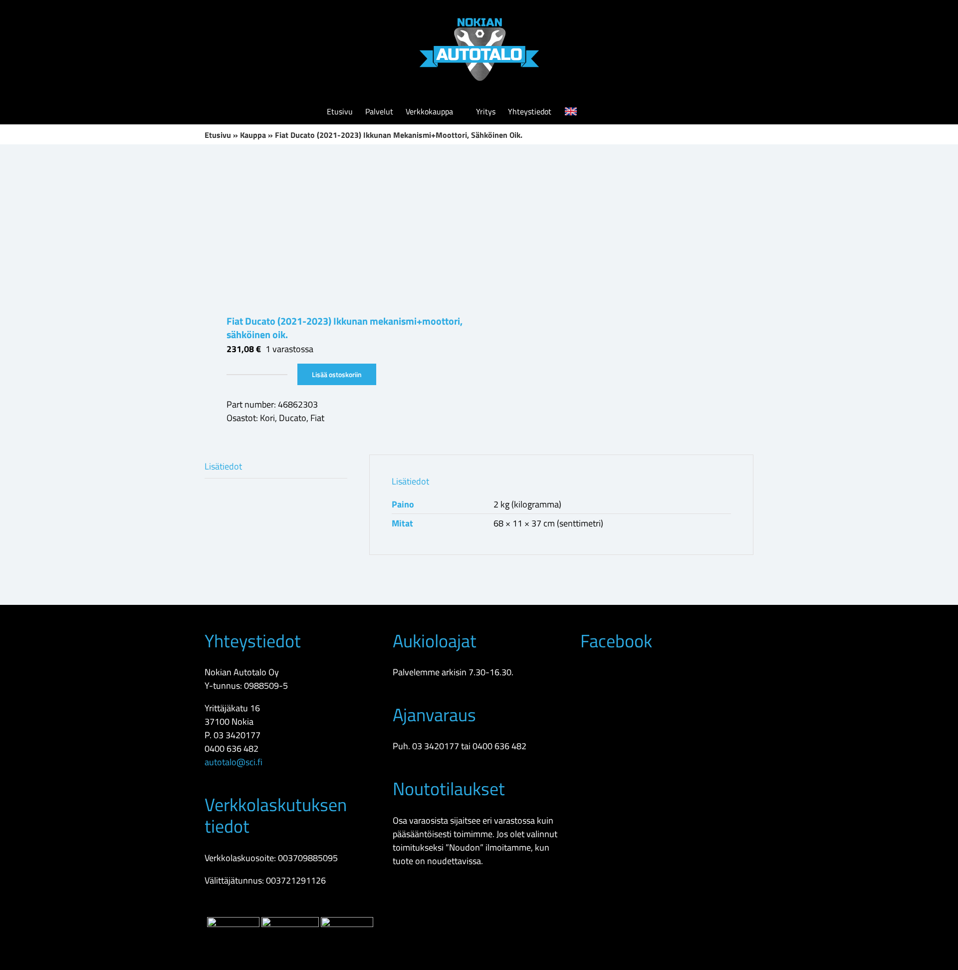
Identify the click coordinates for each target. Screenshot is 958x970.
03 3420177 (237, 735)
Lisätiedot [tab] (223, 466)
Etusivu (218, 135)
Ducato (292, 418)
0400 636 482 (231, 748)
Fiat (317, 418)
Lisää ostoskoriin (337, 374)
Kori (267, 418)
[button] (616, 111)
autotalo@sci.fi (233, 762)
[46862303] (336, 229)
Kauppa (253, 135)
